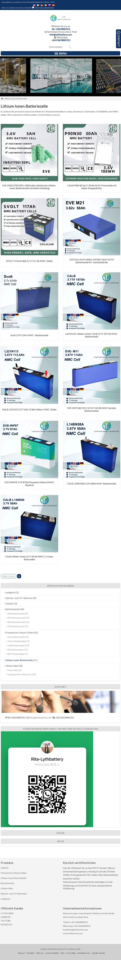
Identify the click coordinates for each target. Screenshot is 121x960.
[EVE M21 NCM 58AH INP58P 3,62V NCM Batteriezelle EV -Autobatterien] (91, 254)
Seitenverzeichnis (17, 8)
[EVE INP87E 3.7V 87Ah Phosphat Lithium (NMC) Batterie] (29, 477)
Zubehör (9, 603)
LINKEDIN (5, 917)
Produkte (30, 953)
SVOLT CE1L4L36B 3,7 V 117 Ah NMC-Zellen (29, 261)
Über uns (5, 8)
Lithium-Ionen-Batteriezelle (19, 660)
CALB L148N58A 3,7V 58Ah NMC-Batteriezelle (91, 483)
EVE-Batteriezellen (15, 650)
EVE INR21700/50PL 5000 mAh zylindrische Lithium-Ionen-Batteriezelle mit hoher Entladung (29, 187)
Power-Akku (13, 670)
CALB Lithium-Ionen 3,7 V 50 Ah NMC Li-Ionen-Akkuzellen (29, 558)
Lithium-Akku (11, 665)
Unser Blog (70, 953)
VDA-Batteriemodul (16, 618)
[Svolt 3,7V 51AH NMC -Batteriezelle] (29, 328)
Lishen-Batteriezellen (16, 637)
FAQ (62, 953)
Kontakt (28, 8)
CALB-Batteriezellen (16, 645)
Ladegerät (10, 592)
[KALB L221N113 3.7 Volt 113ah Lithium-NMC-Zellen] (29, 402)
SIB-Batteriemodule (16, 613)
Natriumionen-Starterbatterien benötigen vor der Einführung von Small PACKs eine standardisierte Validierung (88, 885)
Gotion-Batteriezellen (17, 641)
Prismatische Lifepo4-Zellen (19, 632)
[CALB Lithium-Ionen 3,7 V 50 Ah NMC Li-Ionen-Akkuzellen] (29, 551)
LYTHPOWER (7, 913)
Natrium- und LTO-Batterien (19, 598)
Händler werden (98, 953)
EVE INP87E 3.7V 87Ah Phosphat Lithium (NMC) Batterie (29, 483)
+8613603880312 (61, 40)
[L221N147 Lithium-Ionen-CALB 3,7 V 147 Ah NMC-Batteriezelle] (91, 328)
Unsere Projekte (52, 953)
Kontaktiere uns (83, 953)
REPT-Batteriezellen (16, 654)
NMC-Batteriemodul (16, 622)
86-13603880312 (61, 28)
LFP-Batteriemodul (16, 626)
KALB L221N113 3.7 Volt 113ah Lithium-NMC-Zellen (29, 409)
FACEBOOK (6, 924)
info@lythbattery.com (61, 34)
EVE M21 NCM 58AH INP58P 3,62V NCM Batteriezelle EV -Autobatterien (92, 261)
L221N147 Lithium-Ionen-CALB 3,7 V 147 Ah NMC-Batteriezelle (91, 335)
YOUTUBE (6, 920)
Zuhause (21, 953)
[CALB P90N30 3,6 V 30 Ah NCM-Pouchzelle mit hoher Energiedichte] (91, 180)
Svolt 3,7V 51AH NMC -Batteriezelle (29, 335)
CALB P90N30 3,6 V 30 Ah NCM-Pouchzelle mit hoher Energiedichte (91, 187)
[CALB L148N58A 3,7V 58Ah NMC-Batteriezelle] (91, 477)
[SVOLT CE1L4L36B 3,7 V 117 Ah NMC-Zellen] (29, 254)
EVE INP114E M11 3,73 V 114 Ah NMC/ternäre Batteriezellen (91, 409)
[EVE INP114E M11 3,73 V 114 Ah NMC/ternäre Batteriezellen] (91, 402)
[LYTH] (60, 20)
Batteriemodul (12, 609)
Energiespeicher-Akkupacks (19, 674)
